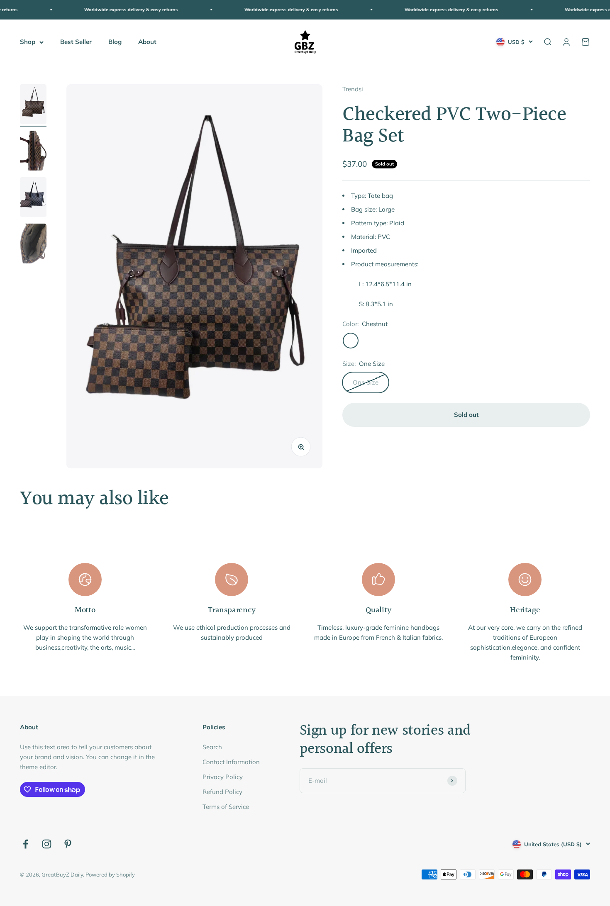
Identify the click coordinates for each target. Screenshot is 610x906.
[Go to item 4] (33, 245)
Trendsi (352, 89)
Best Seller (76, 42)
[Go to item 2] (33, 152)
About (147, 42)
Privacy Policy (223, 777)
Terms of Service (226, 807)
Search (212, 747)
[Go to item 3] (33, 198)
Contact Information (231, 762)
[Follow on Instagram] (46, 844)
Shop (27, 42)
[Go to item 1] (33, 105)
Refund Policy (222, 792)
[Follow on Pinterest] (67, 844)
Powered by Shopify (110, 874)
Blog (115, 42)
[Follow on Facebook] (25, 844)
